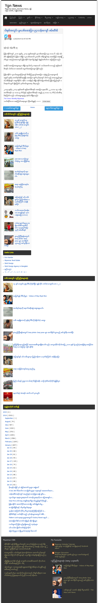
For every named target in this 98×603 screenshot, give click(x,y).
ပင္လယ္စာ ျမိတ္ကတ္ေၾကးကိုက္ (20, 528)
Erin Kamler (9, 257)
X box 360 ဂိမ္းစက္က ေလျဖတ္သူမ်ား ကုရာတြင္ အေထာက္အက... (31, 491)
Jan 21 (9, 481)
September (9, 418)
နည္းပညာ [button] (23, 23)
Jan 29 (9, 454)
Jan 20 (9, 485)
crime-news (46, 102)
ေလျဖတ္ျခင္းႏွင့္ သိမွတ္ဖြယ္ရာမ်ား (20, 507)
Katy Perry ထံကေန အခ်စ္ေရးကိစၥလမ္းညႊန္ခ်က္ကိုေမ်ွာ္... (28, 501)
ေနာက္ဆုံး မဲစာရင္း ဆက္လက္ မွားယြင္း (26, 393)
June (7, 428)
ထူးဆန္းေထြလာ (35, 23)
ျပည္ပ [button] (21, 18)
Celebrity (81, 18)
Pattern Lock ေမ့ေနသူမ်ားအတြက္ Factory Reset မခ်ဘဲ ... (29, 518)
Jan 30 (9, 451)
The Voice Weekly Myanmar (14, 99)
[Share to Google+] (9, 36)
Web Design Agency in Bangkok (16, 266)
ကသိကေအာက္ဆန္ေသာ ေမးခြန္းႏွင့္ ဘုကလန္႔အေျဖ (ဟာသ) (22, 212)
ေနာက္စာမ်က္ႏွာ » (54, 108)
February (8, 442)
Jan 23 (9, 475)
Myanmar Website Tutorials (65, 544)
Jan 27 (9, 461)
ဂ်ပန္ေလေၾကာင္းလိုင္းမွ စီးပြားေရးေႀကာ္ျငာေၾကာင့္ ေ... (27, 511)
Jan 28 (9, 458)
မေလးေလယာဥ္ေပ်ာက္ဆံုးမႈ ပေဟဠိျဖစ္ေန (22, 160)
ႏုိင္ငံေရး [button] (38, 18)
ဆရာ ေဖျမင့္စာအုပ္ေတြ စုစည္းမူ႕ (22, 185)
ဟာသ (89, 18)
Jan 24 (9, 471)
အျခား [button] (55, 23)
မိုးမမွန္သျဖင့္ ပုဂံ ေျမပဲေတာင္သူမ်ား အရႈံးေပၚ (24, 487)
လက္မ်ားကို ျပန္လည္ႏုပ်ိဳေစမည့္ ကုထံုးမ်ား (23, 524)
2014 (5, 415)
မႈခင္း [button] (29, 18)
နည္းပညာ (8, 269)
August (8, 422)
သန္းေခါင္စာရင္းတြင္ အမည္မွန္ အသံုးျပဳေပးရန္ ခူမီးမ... (27, 494)
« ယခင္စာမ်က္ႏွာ (11, 108)
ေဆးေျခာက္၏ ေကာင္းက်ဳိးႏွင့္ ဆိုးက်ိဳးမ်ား (23, 521)
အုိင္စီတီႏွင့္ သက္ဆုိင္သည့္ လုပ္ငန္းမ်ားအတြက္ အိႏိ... (27, 514)
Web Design (9, 263)
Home (32, 107)
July (6, 425)
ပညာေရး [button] (71, 18)
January (8, 445)
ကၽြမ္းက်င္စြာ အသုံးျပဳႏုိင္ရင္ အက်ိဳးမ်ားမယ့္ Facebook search (71, 547)
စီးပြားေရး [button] (48, 18)
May (7, 432)
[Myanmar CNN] (5, 17)
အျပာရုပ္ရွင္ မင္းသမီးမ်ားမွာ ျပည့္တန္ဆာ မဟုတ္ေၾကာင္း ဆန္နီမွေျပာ (22, 200)
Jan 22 (9, 478)
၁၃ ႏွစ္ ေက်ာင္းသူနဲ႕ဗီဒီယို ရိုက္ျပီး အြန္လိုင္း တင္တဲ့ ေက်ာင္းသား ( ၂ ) (22, 123)
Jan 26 (9, 465)
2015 (5, 412)
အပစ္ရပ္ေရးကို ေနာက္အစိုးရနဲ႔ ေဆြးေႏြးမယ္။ (22, 174)
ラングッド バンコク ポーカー (16, 272)
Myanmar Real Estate (12, 260)
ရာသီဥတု (47, 23)
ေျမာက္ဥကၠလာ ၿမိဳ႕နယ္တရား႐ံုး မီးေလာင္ (23, 531)
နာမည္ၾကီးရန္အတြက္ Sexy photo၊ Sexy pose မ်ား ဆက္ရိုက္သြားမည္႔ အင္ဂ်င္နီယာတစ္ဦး (17, 241)
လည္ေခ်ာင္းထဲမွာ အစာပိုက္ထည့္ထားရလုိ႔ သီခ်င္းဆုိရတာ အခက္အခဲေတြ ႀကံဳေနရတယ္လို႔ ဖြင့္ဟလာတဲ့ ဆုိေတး (25, 574)
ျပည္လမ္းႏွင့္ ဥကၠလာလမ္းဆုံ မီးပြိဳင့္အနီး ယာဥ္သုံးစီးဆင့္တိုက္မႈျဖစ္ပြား (36, 381)
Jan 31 (9, 448)
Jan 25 (9, 468)
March (7, 438)
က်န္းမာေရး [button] (60, 18)
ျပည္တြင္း (13, 18)
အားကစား (13, 23)
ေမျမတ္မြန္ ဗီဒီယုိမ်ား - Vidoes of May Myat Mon (22, 148)
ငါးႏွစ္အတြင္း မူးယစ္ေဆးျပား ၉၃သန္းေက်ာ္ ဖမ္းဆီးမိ (31, 31)
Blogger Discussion (62, 553)
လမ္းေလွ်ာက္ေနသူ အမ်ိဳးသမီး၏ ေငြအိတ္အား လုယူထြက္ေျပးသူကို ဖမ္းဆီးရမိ (22, 226)
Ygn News (13, 6)
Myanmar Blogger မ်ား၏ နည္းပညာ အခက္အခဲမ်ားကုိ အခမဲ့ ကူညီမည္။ (72, 556)
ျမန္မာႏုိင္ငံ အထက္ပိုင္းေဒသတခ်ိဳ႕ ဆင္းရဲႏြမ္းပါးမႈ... (26, 504)
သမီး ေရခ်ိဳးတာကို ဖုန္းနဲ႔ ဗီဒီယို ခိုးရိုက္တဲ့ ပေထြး (22, 135)
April (7, 435)
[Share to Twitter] (5, 36)
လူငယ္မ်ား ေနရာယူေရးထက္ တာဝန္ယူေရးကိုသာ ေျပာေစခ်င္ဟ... (31, 498)
